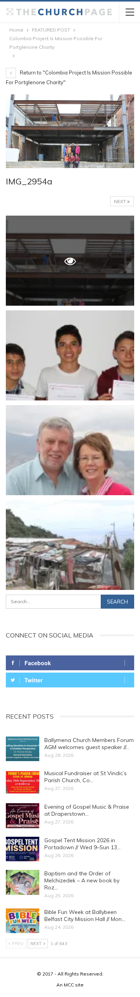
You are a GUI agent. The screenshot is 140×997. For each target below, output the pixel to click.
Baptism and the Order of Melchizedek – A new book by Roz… (81, 880)
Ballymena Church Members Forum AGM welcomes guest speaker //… (89, 744)
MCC (69, 985)
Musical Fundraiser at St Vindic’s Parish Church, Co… (85, 777)
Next (120, 201)
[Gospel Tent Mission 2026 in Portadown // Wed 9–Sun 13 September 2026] (22, 849)
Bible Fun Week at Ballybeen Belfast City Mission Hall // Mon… (84, 915)
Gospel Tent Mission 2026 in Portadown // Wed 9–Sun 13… (82, 844)
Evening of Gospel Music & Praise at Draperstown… (86, 810)
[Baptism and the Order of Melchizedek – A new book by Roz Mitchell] (22, 882)
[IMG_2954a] (70, 355)
